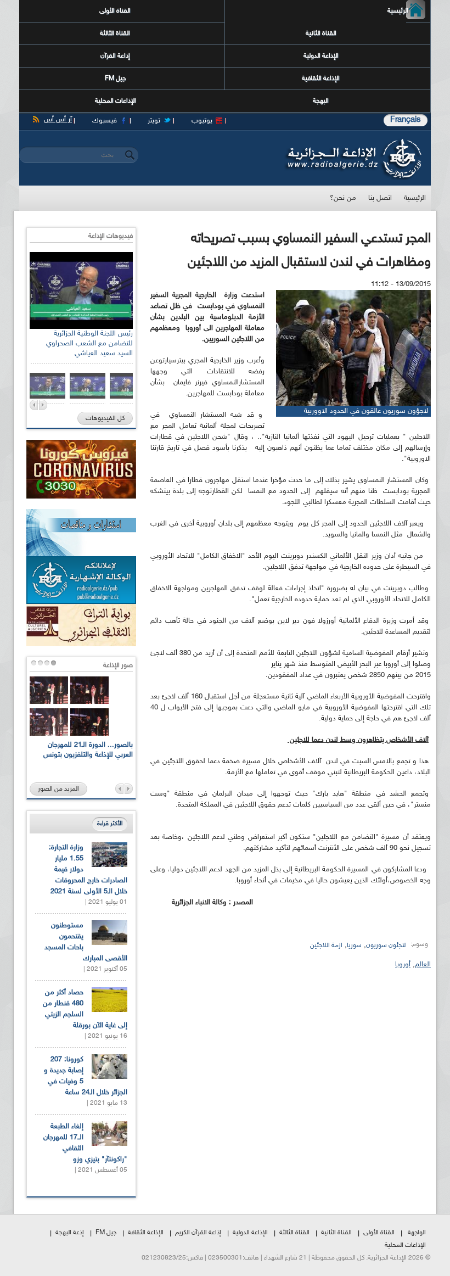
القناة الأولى (115, 11)
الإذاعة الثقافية (321, 78)
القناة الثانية (321, 33)
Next (43, 405)
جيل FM (115, 78)
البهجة (321, 101)
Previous (34, 405)
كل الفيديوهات (105, 418)
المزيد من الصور (58, 789)
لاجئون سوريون (386, 945)
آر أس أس (58, 119)
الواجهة (417, 1232)
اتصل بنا (380, 198)
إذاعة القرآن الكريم (198, 1232)
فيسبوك (104, 120)
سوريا (354, 945)
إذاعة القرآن (115, 56)
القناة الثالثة (115, 33)
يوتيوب (202, 120)
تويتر (154, 120)
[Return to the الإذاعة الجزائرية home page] (353, 141)
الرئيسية (407, 11)
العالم (423, 964)
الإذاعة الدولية (321, 56)
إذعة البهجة (69, 1232)
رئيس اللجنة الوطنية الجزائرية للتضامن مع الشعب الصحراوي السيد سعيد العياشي (89, 343)
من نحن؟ (343, 198)
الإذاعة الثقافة (146, 1232)
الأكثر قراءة (109, 823)
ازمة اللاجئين (326, 945)
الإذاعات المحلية (115, 101)
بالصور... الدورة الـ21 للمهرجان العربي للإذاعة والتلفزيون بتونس (88, 750)
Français (405, 120)
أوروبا (402, 964)
